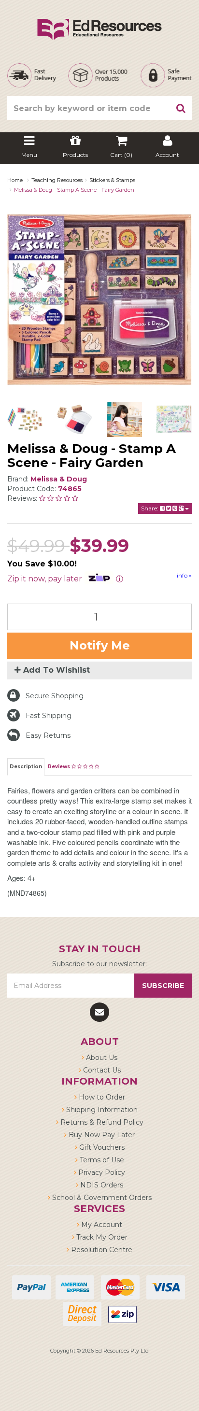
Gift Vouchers (101, 1147)
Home (15, 180)
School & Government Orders (101, 1197)
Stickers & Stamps (112, 180)
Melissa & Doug (58, 479)
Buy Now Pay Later (101, 1134)
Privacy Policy (100, 1172)
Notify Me (100, 645)
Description (26, 766)
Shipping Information (101, 1109)
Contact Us (101, 1070)
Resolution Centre (100, 1249)
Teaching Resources (57, 180)
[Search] (181, 108)
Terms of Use (101, 1160)
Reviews (59, 766)
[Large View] (25, 419)
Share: (150, 508)
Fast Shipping (48, 715)
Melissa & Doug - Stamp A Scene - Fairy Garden (74, 189)
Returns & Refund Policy (100, 1122)
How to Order (101, 1097)
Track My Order (101, 1237)
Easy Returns (48, 735)
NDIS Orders (100, 1185)
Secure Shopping (55, 695)
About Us (100, 1057)
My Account (100, 1224)
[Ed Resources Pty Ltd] (99, 20)
